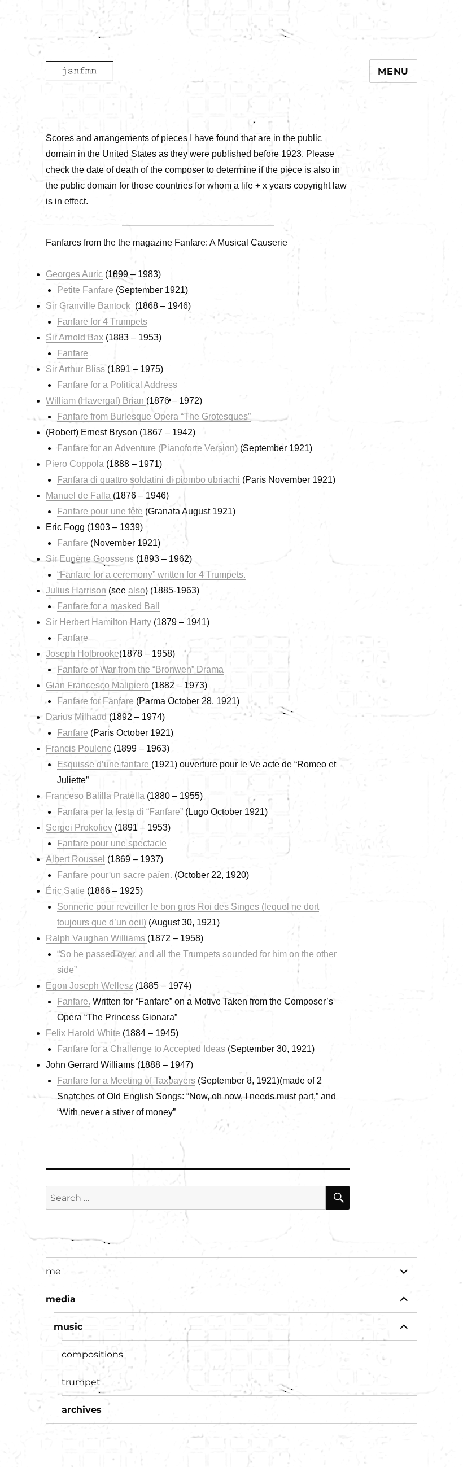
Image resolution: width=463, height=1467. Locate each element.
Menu (393, 71)
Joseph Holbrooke (82, 653)
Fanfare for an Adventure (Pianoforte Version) (147, 448)
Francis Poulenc (78, 748)
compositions (92, 1354)
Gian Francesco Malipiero (98, 685)
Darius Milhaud (76, 717)
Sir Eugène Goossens (90, 559)
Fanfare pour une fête (100, 511)
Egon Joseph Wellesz (89, 985)
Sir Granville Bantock (89, 306)
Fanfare (72, 353)
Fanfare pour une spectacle (112, 843)
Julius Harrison (76, 590)
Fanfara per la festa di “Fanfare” (120, 812)
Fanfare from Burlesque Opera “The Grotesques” (154, 416)
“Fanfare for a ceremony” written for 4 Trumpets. (151, 574)
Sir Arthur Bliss (75, 369)
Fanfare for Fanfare (95, 701)
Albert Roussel (75, 859)
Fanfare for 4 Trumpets (102, 321)
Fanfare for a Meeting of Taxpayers (126, 1080)
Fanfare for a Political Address (117, 385)
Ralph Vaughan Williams (96, 938)
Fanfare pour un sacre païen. (114, 875)
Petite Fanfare (85, 290)
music (68, 1326)
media (61, 1299)
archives (82, 1409)
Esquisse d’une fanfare (104, 764)
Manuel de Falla (79, 495)
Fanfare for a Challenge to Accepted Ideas (141, 1049)
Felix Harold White (83, 1033)
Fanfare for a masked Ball (108, 606)
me (53, 1271)
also (136, 590)
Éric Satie (65, 891)
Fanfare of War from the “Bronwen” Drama (140, 669)
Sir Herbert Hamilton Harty (100, 622)
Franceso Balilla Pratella (96, 796)
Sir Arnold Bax (74, 337)
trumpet (81, 1382)
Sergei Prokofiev (79, 827)
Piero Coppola (75, 464)
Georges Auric (74, 274)
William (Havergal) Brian (96, 400)
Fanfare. (73, 1001)
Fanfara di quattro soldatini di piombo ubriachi (148, 479)
